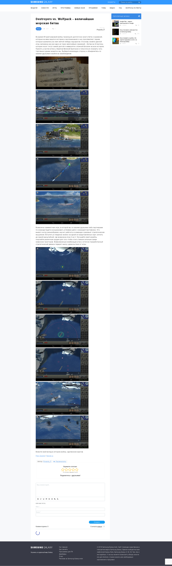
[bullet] (52, 499)
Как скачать (63, 549)
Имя (37, 506)
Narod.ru (49, 456)
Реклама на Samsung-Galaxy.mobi (71, 558)
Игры (55, 8)
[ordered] (49, 499)
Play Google (40, 456)
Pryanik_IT (47, 461)
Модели (34, 8)
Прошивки (93, 8)
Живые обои (79, 8)
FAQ (120, 8)
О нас (61, 556)
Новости (45, 8)
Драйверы (62, 554)
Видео (112, 8)
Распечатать (60, 461)
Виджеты (111, 2)
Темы (103, 8)
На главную (63, 547)
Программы (66, 8)
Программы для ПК (66, 551)
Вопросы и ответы (133, 8)
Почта (38, 512)
